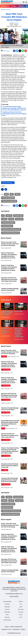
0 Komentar (6, 51)
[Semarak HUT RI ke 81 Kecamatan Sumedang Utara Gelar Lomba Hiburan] (23, 436)
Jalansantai (19, 219)
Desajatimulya (18, 215)
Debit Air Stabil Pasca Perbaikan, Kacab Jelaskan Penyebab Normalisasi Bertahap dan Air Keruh (9, 255)
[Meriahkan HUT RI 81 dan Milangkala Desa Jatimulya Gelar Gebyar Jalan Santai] (23, 280)
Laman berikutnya (7, 182)
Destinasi (7, 617)
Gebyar (4, 219)
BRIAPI (17, 194)
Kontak (7, 626)
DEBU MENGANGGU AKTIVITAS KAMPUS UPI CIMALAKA (7, 313)
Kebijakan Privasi (6, 629)
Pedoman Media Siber (16, 626)
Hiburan (21, 601)
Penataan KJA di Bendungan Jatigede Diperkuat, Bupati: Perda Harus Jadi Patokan (9, 479)
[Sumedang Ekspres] (7, 2)
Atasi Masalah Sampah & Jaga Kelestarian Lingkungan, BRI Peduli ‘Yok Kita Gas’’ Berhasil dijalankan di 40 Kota (14, 108)
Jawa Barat (21, 6)
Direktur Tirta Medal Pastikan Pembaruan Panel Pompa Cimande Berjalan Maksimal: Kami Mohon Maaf (10, 450)
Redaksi (23, 629)
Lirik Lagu (20, 612)
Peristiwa (13, 6)
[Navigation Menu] (26, 2)
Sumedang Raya (5, 6)
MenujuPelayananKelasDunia (10, 233)
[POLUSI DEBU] (21, 306)
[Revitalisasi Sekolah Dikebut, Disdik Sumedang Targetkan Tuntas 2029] (23, 466)
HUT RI (11, 219)
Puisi (21, 617)
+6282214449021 (14, 596)
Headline (4, 356)
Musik (20, 614)
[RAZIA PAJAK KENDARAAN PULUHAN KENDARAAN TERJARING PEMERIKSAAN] (21, 323)
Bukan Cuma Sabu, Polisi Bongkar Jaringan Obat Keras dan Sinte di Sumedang (10, 243)
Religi (3, 428)
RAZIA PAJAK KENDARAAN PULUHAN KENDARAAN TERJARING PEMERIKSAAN (19, 333)
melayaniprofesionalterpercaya (11, 229)
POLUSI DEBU (19, 311)
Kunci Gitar (21, 609)
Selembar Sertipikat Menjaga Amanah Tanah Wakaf (10, 289)
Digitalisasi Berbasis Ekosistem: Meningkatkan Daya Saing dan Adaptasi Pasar (14, 113)
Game (20, 606)
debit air (9, 215)
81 (3, 215)
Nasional (7, 609)
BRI (12, 194)
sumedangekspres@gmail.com (14, 593)
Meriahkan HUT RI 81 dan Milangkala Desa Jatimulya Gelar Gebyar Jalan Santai (9, 279)
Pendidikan (5, 470)
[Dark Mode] (23, 2)
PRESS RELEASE (6, 412)
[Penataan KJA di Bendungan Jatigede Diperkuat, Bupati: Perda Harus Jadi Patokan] (23, 480)
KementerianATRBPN (8, 222)
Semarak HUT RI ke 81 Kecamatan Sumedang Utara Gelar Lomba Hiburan (10, 435)
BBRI (6, 194)
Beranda (3, 9)
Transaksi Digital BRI (8, 198)
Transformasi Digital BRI (9, 201)
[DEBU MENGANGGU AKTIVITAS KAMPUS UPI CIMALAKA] (7, 306)
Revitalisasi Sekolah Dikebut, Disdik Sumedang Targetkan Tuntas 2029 (10, 465)
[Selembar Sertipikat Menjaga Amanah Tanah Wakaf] (23, 291)
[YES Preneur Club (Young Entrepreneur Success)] (7, 323)
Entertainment (7, 620)
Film (21, 604)
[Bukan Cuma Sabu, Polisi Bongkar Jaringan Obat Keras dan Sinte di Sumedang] (23, 244)
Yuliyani (16, 23)
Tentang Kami (16, 629)
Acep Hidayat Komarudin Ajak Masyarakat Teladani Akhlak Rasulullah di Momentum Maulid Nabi (10, 423)
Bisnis (8, 9)
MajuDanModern (7, 226)
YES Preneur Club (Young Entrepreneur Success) (6, 331)
